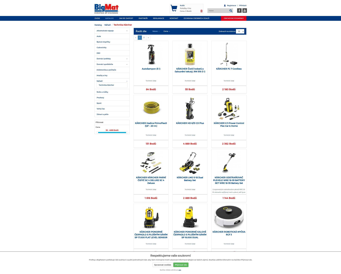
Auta (99, 36)
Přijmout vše (181, 265)
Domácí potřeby (104, 59)
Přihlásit (242, 5)
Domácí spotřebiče (105, 64)
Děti (98, 53)
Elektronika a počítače (106, 70)
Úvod (97, 18)
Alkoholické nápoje (105, 31)
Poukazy (100, 97)
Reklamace (158, 18)
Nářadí (107, 25)
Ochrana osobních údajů (196, 18)
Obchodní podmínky (234, 18)
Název (155, 31)
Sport (99, 103)
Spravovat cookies (162, 265)
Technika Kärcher (106, 85)
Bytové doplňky (103, 42)
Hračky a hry (102, 75)
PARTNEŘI (143, 18)
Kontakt (174, 18)
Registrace (231, 5)
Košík (182, 5)
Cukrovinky (101, 47)
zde (180, 270)
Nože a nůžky (102, 92)
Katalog (109, 18)
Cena (166, 31)
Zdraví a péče (102, 114)
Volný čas (101, 109)
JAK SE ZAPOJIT (126, 18)
